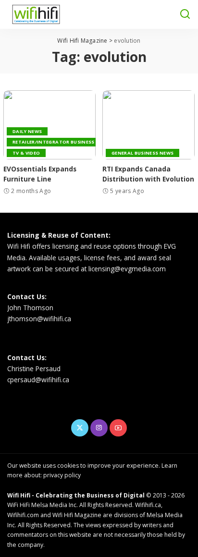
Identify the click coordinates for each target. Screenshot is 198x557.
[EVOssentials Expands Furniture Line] (49, 124)
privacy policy (62, 475)
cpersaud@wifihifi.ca (38, 379)
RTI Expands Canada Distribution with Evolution (148, 173)
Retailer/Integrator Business (53, 142)
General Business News (142, 153)
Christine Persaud (34, 368)
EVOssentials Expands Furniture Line (39, 173)
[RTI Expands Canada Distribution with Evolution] (148, 124)
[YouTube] (118, 427)
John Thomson (30, 307)
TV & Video (26, 153)
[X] (79, 427)
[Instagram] (99, 427)
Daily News (27, 131)
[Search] (185, 14)
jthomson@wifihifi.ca (39, 318)
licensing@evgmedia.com (127, 268)
